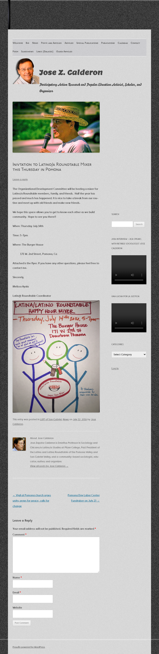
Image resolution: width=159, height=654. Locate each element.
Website (17, 607)
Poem (15, 52)
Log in (115, 368)
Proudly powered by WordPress (29, 646)
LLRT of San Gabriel (51, 419)
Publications (108, 43)
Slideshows (27, 52)
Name (17, 577)
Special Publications (87, 43)
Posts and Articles (51, 43)
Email (17, 592)
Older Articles (64, 52)
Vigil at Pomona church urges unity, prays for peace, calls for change (32, 500)
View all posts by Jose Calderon (49, 466)
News (35, 43)
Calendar (123, 43)
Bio (27, 43)
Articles (69, 43)
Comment (20, 534)
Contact (135, 43)
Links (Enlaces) (44, 52)
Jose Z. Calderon (71, 72)
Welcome (18, 43)
